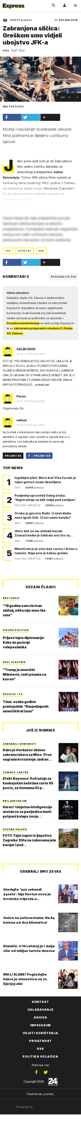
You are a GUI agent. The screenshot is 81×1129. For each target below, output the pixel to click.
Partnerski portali (40, 1094)
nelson (22, 420)
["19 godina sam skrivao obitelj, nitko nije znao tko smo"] (68, 605)
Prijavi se (13, 455)
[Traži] (53, 5)
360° (18, 487)
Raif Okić (18, 50)
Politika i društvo (28, 505)
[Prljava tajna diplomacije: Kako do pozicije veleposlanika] (68, 637)
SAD (41, 250)
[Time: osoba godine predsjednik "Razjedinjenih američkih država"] (68, 701)
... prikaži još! (40, 384)
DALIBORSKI (26, 349)
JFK (8, 250)
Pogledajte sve (63, 276)
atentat (24, 250)
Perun (21, 396)
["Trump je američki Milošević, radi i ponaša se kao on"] (68, 669)
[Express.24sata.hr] (13, 2)
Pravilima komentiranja (23, 323)
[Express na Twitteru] (46, 1072)
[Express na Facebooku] (36, 1072)
